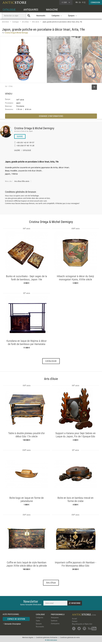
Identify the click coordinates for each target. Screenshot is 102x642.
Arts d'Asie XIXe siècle (21, 181)
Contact (74, 621)
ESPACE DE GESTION (16, 618)
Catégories (39, 617)
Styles (38, 620)
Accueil (74, 618)
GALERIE (17, 151)
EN (80, 2)
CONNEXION (95, 2)
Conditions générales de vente (70, 637)
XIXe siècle (35, 22)
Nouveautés (40, 15)
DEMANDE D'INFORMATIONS (51, 116)
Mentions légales (27, 637)
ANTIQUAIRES (31, 9)
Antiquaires (55, 617)
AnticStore (5, 22)
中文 (84, 2)
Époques (39, 623)
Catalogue (15, 22)
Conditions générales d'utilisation (47, 637)
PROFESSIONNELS (57, 614)
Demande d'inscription (13, 624)
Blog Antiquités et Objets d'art (82, 624)
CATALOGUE (9, 9)
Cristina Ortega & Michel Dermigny (34, 128)
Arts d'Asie (25, 22)
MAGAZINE (52, 9)
